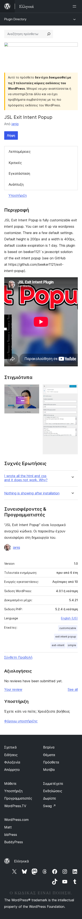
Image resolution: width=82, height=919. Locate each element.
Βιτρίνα (48, 747)
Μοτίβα (49, 769)
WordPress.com (16, 819)
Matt (8, 827)
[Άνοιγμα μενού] (75, 6)
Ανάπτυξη (16, 184)
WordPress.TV (15, 806)
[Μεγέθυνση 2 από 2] (72, 390)
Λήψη (11, 135)
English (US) (69, 618)
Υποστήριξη (17, 195)
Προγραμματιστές (18, 798)
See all (73, 689)
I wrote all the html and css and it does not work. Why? (26, 478)
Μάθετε (10, 783)
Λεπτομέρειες (20, 151)
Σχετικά (10, 747)
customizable (67, 628)
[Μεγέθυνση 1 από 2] (34, 390)
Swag (49, 806)
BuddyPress (13, 842)
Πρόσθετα (51, 762)
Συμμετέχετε (53, 783)
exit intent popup (65, 636)
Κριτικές (15, 163)
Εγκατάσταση (19, 173)
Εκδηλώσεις (52, 791)
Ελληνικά (21, 861)
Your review (13, 689)
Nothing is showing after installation (32, 493)
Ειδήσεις (11, 755)
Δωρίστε (49, 798)
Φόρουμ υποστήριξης (21, 721)
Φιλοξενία (12, 762)
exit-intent (58, 645)
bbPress (10, 834)
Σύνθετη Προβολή (18, 657)
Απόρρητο (12, 769)
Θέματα (49, 755)
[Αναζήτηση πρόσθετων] (49, 34)
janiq (15, 124)
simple (72, 645)
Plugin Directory (15, 19)
